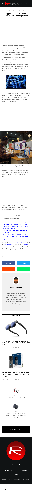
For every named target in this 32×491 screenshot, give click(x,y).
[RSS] (23, 465)
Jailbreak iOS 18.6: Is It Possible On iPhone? (15, 224)
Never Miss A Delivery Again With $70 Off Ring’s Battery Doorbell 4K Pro (16, 374)
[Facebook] (9, 465)
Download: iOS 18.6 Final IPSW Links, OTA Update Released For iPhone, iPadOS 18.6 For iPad (16, 237)
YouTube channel (8, 244)
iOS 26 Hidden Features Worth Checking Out (15, 222)
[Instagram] (16, 465)
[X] (12, 465)
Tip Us (16, 474)
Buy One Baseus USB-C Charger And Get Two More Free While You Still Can (16, 414)
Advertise (14, 470)
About (7, 470)
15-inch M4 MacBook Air (13, 213)
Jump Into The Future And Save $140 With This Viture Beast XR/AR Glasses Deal (16, 343)
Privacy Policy (23, 470)
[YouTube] (19, 465)
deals (10, 256)
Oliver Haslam (12, 10)
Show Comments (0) (15, 429)
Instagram (19, 242)
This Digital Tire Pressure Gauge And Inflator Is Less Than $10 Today (16, 398)
